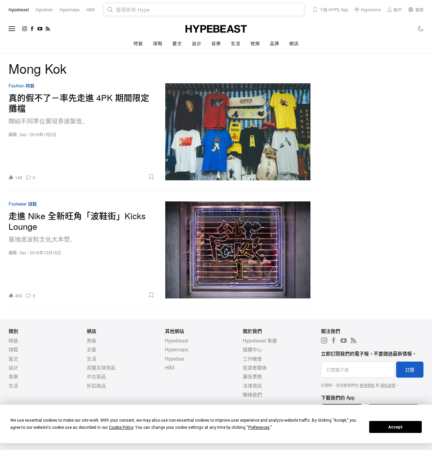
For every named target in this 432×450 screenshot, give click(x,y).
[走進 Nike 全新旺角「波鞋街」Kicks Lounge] (238, 249)
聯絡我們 (252, 394)
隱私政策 (387, 385)
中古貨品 (96, 376)
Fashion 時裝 (21, 86)
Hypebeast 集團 (260, 340)
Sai (23, 134)
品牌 (274, 43)
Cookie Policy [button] (121, 427)
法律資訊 (252, 385)
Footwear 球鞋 (23, 204)
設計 (196, 43)
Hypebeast (176, 340)
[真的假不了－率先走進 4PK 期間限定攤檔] (238, 131)
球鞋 (157, 43)
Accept (395, 427)
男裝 (91, 340)
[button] (97, 176)
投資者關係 (255, 367)
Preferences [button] (259, 427)
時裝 (138, 43)
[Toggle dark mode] (421, 28)
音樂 (216, 43)
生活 (235, 43)
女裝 (91, 349)
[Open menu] (12, 28)
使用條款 (367, 385)
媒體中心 (252, 349)
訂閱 (409, 369)
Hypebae (174, 358)
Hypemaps (176, 349)
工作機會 (252, 358)
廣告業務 (252, 376)
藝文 (177, 43)
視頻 (255, 43)
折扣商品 (96, 385)
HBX (170, 367)
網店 (293, 43)
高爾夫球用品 (101, 367)
